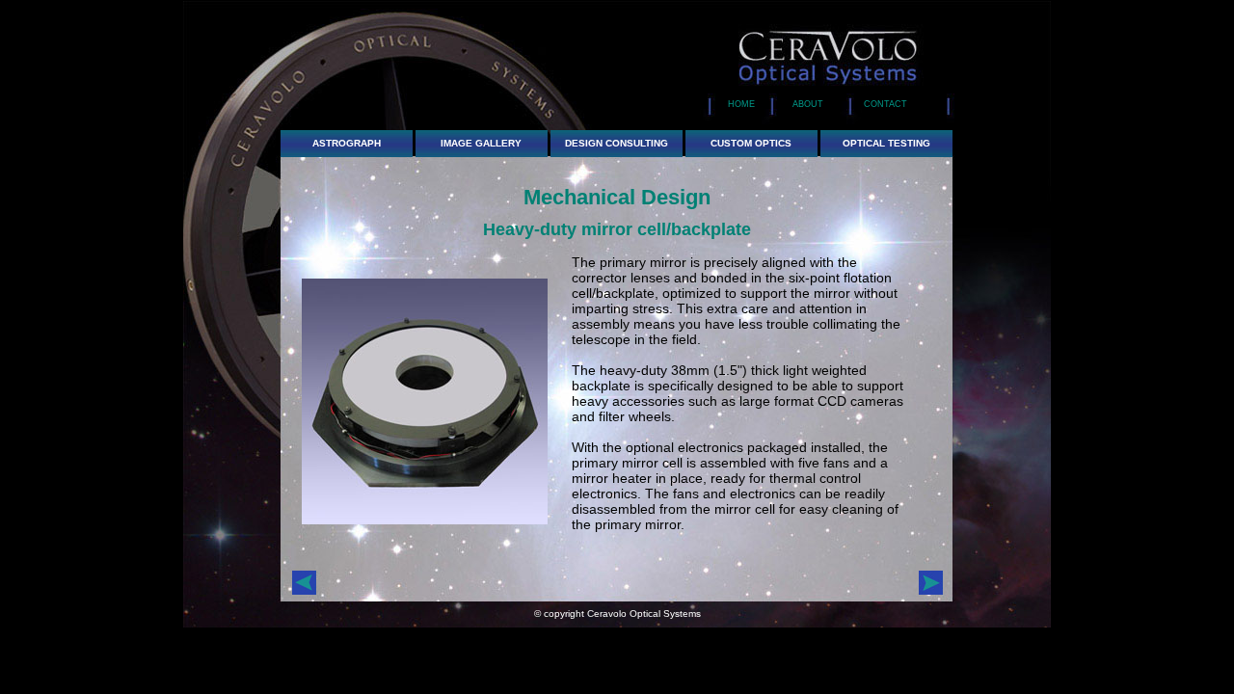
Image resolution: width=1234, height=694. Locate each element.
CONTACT (881, 104)
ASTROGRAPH (346, 143)
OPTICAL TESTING (886, 143)
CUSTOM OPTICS (751, 143)
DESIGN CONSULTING (616, 143)
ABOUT (806, 104)
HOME (741, 104)
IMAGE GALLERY (481, 143)
